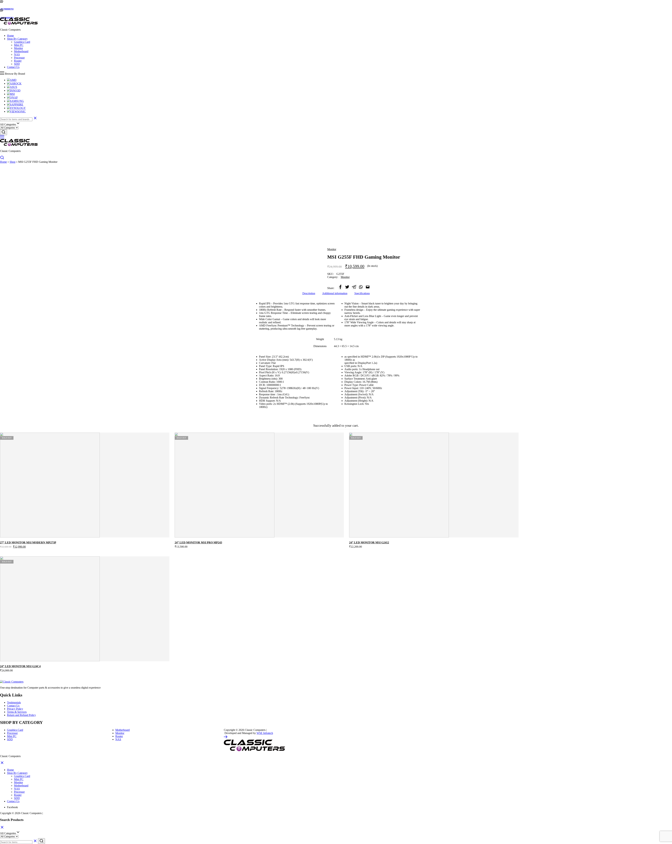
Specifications (362, 293)
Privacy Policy (15, 708)
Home (10, 35)
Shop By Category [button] (17, 38)
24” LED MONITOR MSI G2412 (369, 542)
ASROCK (16, 83)
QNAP (14, 97)
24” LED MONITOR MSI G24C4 (20, 666)
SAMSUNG (17, 100)
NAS (17, 54)
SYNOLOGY (18, 107)
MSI (12, 93)
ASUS (13, 87)
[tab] (309, 293)
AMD (13, 80)
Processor (19, 57)
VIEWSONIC (18, 111)
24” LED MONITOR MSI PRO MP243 (198, 542)
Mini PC (18, 45)
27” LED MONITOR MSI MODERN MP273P (28, 542)
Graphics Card (22, 41)
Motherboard (21, 51)
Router (18, 60)
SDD (17, 63)
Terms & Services (17, 711)
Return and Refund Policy (21, 715)
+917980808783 (7, 9)
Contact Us (13, 67)
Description (308, 293)
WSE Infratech (265, 733)
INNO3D (15, 90)
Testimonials (14, 702)
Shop (12, 161)
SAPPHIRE (16, 104)
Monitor (18, 48)
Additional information (334, 293)
